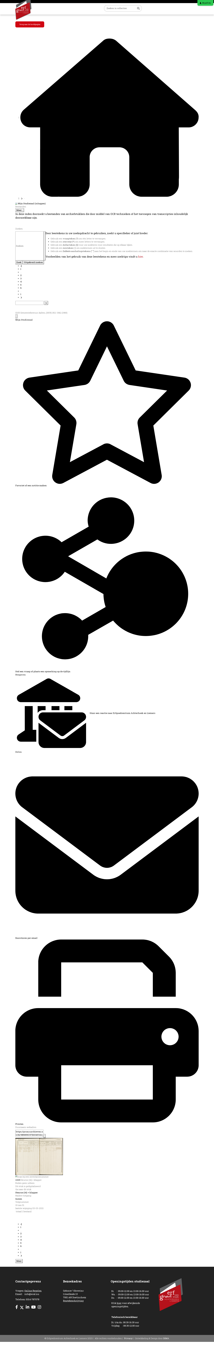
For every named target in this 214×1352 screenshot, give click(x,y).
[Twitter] (22, 1307)
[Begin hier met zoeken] (109, 117)
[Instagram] (39, 1307)
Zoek (18, 262)
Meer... (19, 210)
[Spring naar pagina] (46, 303)
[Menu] (16, 316)
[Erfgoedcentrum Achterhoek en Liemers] (27, 8)
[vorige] (21, 265)
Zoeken (19, 228)
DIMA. (166, 1338)
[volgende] (21, 297)
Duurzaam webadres (25, 1127)
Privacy (128, 1338)
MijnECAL (206, 3)
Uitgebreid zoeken (33, 262)
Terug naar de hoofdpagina (29, 24)
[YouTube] (33, 1307)
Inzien (18, 1198)
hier (140, 256)
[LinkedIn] (27, 1307)
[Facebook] (16, 1307)
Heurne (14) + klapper (26, 1192)
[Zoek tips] (45, 245)
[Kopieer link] (44, 1136)
